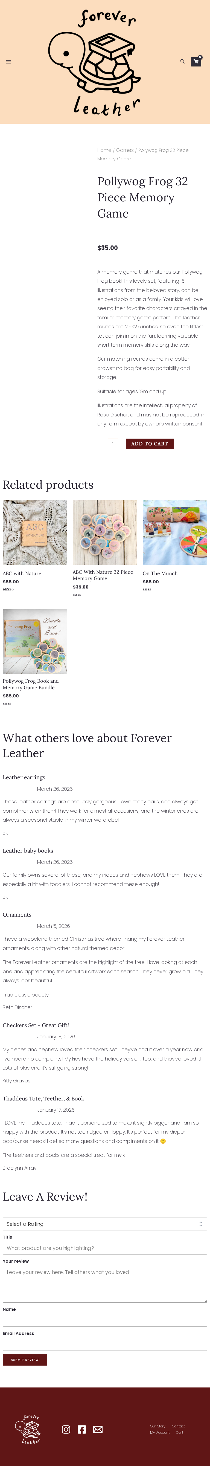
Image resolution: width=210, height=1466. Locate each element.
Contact (178, 1426)
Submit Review (25, 1360)
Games (125, 150)
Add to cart (149, 444)
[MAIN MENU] (8, 62)
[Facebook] (82, 1429)
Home (104, 150)
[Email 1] (98, 1429)
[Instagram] (66, 1429)
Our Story (157, 1426)
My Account (160, 1432)
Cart (179, 1432)
